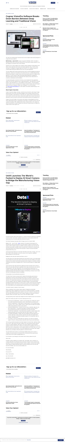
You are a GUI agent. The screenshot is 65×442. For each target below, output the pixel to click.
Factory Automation (24, 8)
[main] (32, 440)
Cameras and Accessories (14, 8)
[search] (8, 2)
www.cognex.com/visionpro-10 (13, 86)
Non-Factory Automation (34, 8)
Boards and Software (51, 8)
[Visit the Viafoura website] (38, 159)
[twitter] (23, 27)
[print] (40, 27)
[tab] (8, 155)
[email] (26, 27)
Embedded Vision (43, 8)
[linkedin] (21, 27)
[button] (6, 2)
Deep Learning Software (10, 13)
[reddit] (24, 27)
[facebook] (20, 27)
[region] (23, 157)
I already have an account (23, 166)
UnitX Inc (11, 185)
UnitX (19, 243)
